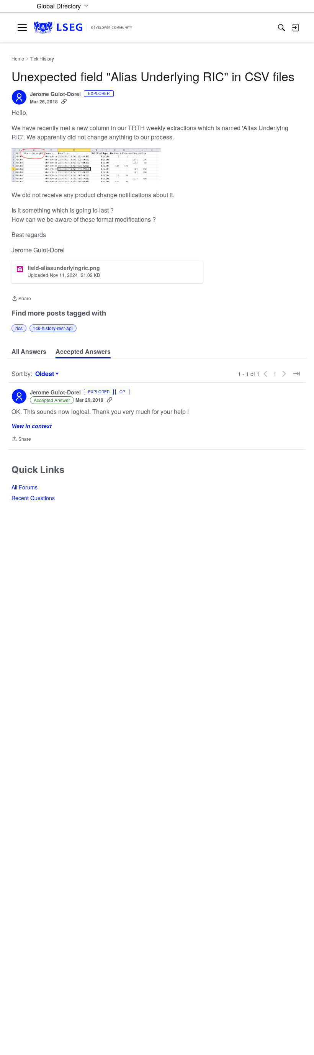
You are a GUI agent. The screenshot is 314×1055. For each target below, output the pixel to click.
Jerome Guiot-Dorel (55, 94)
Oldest (45, 373)
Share (21, 299)
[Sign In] (295, 27)
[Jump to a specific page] (296, 374)
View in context (31, 426)
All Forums (24, 487)
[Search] (281, 27)
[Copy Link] (64, 101)
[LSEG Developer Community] (83, 27)
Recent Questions (33, 498)
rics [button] (19, 328)
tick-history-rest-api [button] (53, 328)
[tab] (29, 351)
